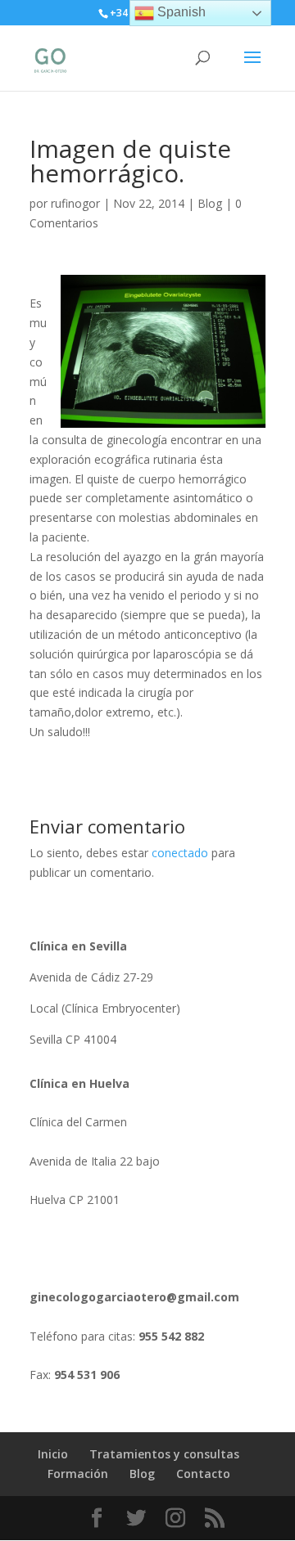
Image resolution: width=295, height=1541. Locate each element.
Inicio (53, 1454)
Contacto (203, 1473)
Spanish (180, 12)
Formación (78, 1473)
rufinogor (75, 203)
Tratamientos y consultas (164, 1454)
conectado (180, 852)
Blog (209, 203)
